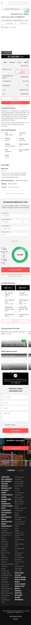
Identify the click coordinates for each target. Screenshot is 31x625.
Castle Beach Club (6, 575)
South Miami (20, 584)
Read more (15, 321)
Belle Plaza (4, 557)
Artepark (3, 548)
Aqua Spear (4, 544)
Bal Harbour (6, 479)
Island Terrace (19, 486)
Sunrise (18, 591)
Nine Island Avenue (20, 517)
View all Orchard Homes (12, 9)
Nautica (17, 515)
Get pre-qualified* (15, 270)
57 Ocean (4, 530)
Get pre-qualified (22, 71)
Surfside (18, 593)
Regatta (17, 530)
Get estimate (15, 448)
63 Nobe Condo (6, 535)
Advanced (14, 241)
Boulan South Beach (7, 564)
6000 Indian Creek (6, 533)
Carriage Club (5, 571)
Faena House (5, 591)
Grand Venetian (19, 477)
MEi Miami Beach (19, 501)
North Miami (20, 577)
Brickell (4, 486)
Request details (15, 102)
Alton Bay (4, 539)
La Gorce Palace (19, 492)
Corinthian (4, 579)
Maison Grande (19, 497)
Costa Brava (4, 582)
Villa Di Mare (18, 571)
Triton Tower (18, 568)
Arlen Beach (4, 546)
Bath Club (4, 550)
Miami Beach (6, 526)
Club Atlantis (5, 577)
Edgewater (5, 504)
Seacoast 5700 (19, 535)
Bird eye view (24, 23)
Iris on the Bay (19, 484)
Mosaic (17, 513)
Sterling (17, 537)
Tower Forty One (20, 566)
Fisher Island (7, 506)
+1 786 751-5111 (19, 612)
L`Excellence (18, 495)
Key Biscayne (6, 522)
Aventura (5, 477)
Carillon (3, 568)
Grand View (18, 479)
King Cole (17, 488)
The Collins (18, 555)
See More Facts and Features (15, 193)
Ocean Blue (18, 519)
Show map (9, 23)
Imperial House (19, 481)
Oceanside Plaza (19, 524)
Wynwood (19, 600)
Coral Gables (6, 495)
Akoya (3, 537)
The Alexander (19, 553)
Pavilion (17, 526)
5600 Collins (5, 528)
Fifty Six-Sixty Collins (7, 593)
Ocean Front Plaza (20, 521)
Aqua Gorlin (4, 542)
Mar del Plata (18, 499)
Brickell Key (6, 488)
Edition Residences (6, 588)
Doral (4, 497)
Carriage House (5, 573)
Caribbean (4, 566)
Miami (3, 524)
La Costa (17, 490)
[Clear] (26, 3)
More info (15, 98)
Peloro (17, 528)
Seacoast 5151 (19, 533)
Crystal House (5, 584)
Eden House (5, 586)
